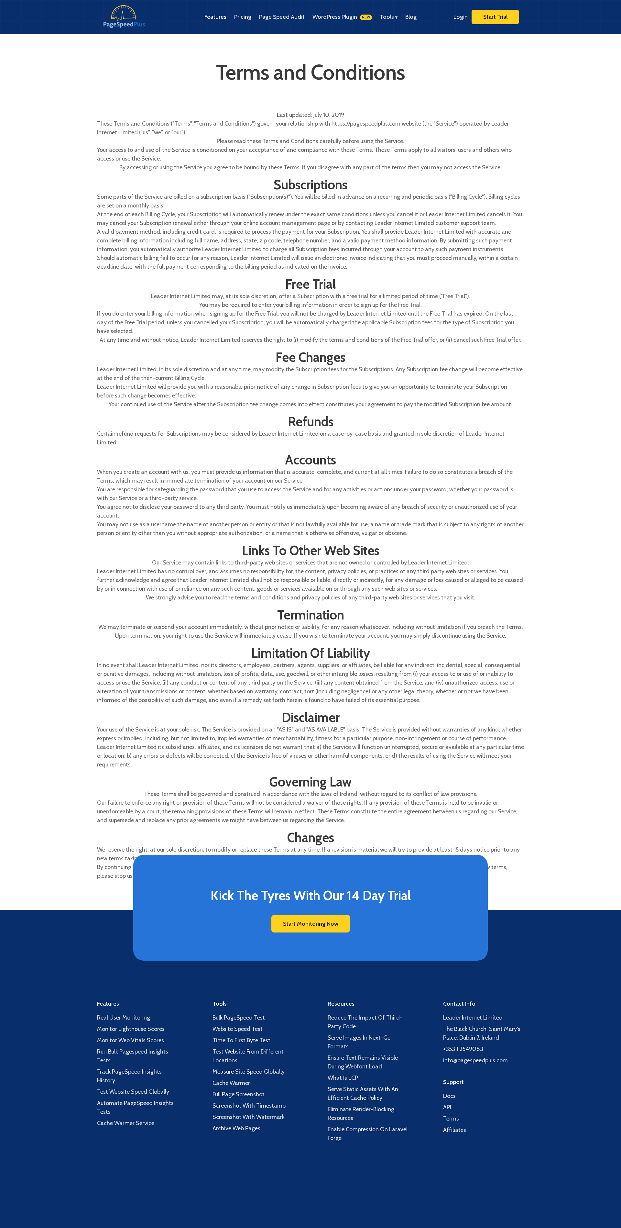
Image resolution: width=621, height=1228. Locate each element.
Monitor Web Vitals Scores (130, 1040)
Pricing (242, 16)
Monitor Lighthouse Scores (131, 1029)
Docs (449, 1096)
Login (460, 16)
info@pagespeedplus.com (475, 1060)
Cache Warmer (231, 1083)
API (447, 1107)
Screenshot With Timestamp (249, 1105)
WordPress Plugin (341, 16)
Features (215, 16)
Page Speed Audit (282, 16)
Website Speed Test (237, 1029)
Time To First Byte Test (241, 1040)
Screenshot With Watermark (248, 1117)
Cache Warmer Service (125, 1123)
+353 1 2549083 (463, 1049)
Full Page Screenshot (238, 1094)
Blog (411, 16)
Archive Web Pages (236, 1128)
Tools (389, 16)
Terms (451, 1118)
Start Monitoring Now (310, 923)
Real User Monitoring (123, 1017)
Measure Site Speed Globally (248, 1071)
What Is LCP (343, 1077)
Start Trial (495, 16)
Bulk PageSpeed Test (238, 1017)
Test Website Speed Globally (133, 1091)
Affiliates (454, 1129)
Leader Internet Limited (473, 1017)
